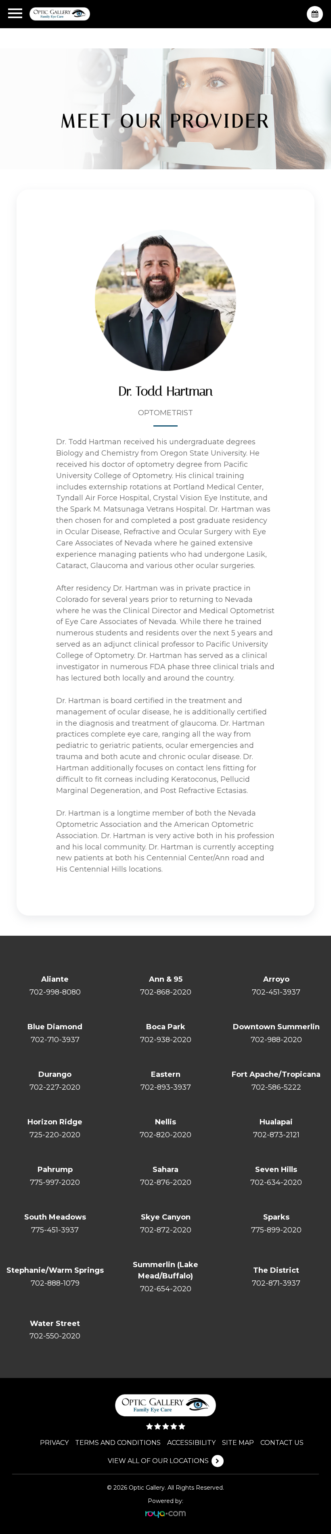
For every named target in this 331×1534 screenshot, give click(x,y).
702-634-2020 (276, 1182)
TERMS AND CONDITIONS (118, 1443)
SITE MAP (238, 1443)
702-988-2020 (276, 1039)
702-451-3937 (276, 992)
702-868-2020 (165, 992)
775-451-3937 (55, 1230)
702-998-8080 (55, 992)
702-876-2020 (165, 1182)
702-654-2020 (165, 1288)
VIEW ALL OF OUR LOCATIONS (158, 1461)
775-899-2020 (276, 1230)
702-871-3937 (276, 1283)
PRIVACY (54, 1443)
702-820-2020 (165, 1134)
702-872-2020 (165, 1230)
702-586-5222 (276, 1087)
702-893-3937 (165, 1087)
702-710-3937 (55, 1039)
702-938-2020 (165, 1039)
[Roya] (165, 1514)
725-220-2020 (54, 1134)
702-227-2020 (54, 1087)
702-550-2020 (54, 1336)
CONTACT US (282, 1443)
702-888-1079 (55, 1283)
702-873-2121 (276, 1134)
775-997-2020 (55, 1182)
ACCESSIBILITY (191, 1443)
